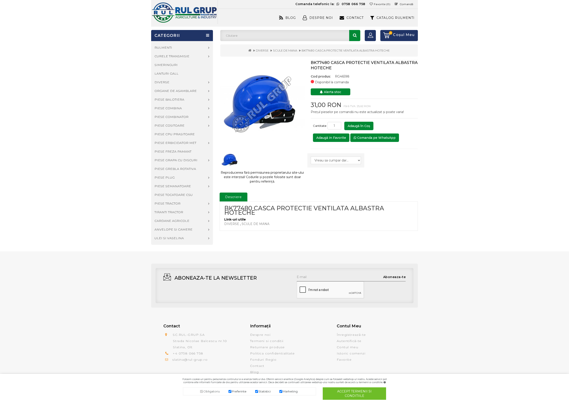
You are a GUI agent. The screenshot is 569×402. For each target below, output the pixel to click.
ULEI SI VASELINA (169, 238)
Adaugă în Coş (359, 126)
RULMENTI (163, 48)
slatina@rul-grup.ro (190, 360)
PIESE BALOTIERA (169, 99)
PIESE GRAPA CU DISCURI (175, 160)
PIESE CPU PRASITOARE (174, 134)
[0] (385, 35)
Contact (355, 18)
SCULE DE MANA (285, 50)
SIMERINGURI (166, 65)
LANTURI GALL (166, 74)
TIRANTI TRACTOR (168, 212)
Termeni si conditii (267, 341)
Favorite (344, 360)
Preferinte (239, 391)
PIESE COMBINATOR (171, 117)
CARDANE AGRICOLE (171, 221)
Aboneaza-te (394, 277)
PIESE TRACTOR (167, 203)
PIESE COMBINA (168, 108)
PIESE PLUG (164, 177)
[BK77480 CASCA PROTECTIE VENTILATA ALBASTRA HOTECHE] (262, 103)
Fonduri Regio (263, 360)
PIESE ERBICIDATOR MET (175, 143)
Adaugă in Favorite (331, 138)
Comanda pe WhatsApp (376, 138)
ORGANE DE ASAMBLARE (175, 91)
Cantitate (320, 125)
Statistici (264, 391)
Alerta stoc (332, 92)
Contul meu (347, 347)
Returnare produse (267, 347)
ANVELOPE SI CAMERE (173, 229)
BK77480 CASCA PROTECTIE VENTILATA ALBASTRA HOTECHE (346, 50)
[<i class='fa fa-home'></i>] (249, 50)
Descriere (233, 197)
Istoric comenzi (351, 353)
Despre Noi (321, 18)
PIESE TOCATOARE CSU (173, 195)
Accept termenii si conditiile (354, 393)
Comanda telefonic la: (330, 4)
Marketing (290, 391)
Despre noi (260, 335)
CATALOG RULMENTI (396, 18)
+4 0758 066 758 (188, 353)
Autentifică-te (349, 341)
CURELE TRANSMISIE (171, 56)
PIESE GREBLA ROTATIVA (175, 169)
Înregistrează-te (351, 335)
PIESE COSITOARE (169, 125)
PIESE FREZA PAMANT (172, 151)
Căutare (354, 35)
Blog (290, 18)
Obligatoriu (211, 391)
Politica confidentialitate (272, 353)
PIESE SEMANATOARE (172, 186)
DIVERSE (262, 50)
